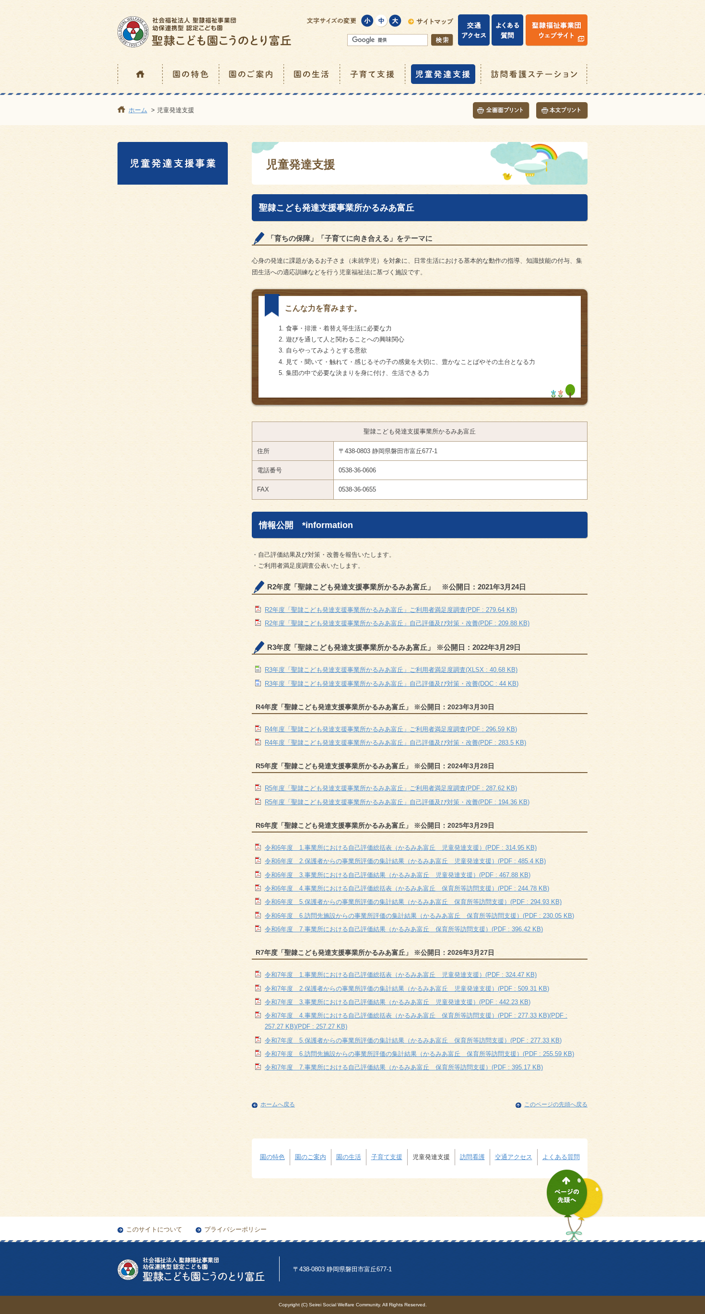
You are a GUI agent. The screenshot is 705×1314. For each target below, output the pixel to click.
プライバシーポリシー (235, 1229)
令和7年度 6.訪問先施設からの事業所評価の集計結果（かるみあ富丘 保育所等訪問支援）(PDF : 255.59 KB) (419, 1053)
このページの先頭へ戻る (556, 1104)
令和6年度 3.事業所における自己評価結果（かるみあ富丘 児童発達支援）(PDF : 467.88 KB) (397, 875)
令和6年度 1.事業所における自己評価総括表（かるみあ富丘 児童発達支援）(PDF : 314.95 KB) (401, 847)
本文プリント (562, 110)
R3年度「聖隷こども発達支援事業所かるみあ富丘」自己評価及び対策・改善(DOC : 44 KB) (391, 683)
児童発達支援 (444, 74)
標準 (381, 20)
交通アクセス (513, 1157)
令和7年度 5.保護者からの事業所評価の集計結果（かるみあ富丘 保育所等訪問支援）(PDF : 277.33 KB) (413, 1040)
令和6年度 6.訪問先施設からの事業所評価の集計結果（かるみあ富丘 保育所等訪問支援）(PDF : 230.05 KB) (419, 915)
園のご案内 (252, 74)
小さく (367, 20)
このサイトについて (154, 1229)
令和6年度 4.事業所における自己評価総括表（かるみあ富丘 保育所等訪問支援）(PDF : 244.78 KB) (407, 888)
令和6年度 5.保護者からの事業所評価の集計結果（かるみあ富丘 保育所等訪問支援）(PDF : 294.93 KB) (413, 901)
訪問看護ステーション (535, 74)
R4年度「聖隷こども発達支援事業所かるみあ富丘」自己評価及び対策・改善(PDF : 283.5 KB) (395, 742)
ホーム (140, 74)
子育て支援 (373, 74)
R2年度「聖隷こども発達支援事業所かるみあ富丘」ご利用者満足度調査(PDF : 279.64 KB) (391, 609)
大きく (395, 20)
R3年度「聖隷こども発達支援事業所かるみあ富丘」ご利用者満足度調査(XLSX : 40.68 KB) (391, 669)
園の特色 (191, 74)
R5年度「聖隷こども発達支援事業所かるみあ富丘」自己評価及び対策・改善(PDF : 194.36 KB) (397, 802)
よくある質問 (561, 1157)
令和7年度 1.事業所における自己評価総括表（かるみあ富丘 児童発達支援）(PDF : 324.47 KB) (401, 974)
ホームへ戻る (277, 1104)
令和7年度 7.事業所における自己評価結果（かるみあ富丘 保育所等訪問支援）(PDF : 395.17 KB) (404, 1067)
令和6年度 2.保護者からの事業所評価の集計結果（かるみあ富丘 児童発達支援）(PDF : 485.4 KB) (405, 861)
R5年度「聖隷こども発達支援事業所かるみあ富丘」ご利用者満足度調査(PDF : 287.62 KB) (391, 788)
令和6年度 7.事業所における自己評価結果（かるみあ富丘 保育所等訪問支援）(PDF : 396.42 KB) (404, 929)
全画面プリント (501, 110)
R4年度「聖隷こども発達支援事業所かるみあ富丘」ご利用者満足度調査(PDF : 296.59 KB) (391, 729)
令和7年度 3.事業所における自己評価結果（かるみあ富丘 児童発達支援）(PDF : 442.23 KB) (397, 1002)
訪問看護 (472, 1157)
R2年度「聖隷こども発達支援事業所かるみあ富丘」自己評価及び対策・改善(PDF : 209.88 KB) (397, 623)
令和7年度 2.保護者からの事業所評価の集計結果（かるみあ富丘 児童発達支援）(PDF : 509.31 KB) (407, 988)
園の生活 (312, 74)
